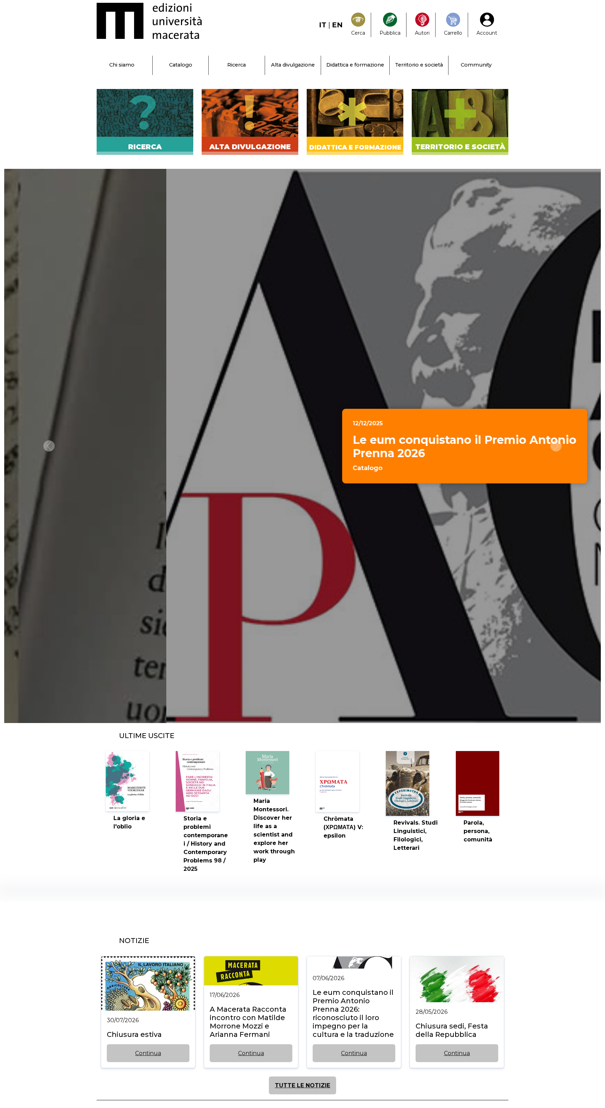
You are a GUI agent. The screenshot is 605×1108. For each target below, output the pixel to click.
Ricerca (236, 65)
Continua (148, 1053)
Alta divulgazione (293, 65)
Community (476, 65)
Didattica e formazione (355, 65)
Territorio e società (419, 65)
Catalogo (180, 65)
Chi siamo (121, 65)
